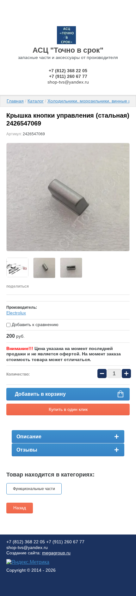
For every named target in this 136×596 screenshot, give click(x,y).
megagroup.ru (56, 552)
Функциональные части (34, 489)
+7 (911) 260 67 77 (68, 76)
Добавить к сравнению (34, 324)
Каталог (36, 100)
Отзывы (26, 450)
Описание (28, 436)
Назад (19, 507)
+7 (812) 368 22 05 (68, 70)
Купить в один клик (68, 409)
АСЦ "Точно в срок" (68, 50)
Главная (15, 100)
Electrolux (16, 312)
